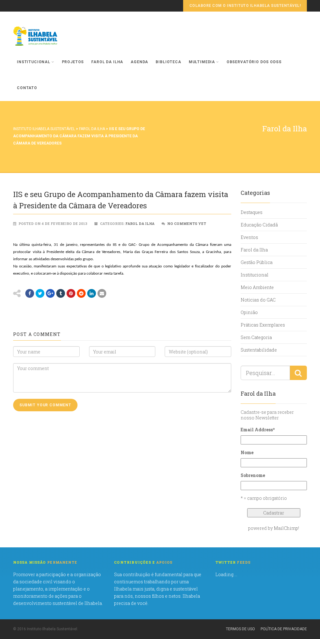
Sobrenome (253, 475)
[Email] (102, 293)
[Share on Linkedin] (91, 293)
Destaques (251, 212)
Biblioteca (168, 62)
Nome (247, 452)
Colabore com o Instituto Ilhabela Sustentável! (245, 5)
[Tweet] (40, 293)
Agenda (139, 62)
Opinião (249, 312)
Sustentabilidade (259, 350)
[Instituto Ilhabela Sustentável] (46, 36)
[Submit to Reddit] (81, 293)
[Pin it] (71, 293)
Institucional (33, 62)
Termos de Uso (240, 629)
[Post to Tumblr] (60, 293)
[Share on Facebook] (29, 293)
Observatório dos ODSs (254, 62)
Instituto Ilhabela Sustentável (44, 129)
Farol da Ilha (107, 62)
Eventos (249, 237)
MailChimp (286, 528)
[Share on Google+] (50, 293)
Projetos (73, 62)
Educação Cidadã (259, 225)
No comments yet (186, 223)
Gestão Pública (256, 262)
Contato (27, 88)
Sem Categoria (256, 337)
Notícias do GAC (258, 300)
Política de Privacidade (284, 629)
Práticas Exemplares (263, 325)
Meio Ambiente (257, 287)
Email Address (258, 430)
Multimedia (202, 62)
